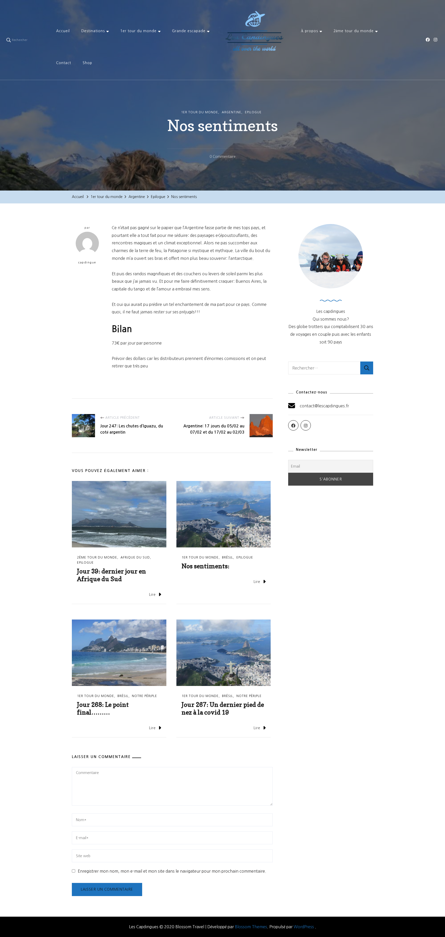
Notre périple (144, 696)
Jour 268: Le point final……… (103, 708)
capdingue (87, 262)
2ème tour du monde (353, 31)
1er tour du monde (138, 31)
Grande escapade (189, 31)
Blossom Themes (251, 927)
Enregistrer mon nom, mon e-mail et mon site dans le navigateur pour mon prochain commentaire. (172, 871)
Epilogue (253, 112)
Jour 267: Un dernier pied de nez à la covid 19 (223, 708)
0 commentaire (223, 157)
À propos (309, 31)
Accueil (63, 31)
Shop (87, 63)
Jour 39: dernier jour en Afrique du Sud (111, 575)
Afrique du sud (135, 557)
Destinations (93, 31)
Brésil (227, 557)
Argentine (231, 112)
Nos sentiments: (205, 566)
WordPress (304, 927)
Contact (63, 63)
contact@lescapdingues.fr (324, 406)
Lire (152, 594)
